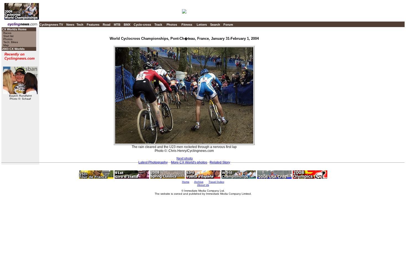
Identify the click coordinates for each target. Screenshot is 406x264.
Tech (80, 24)
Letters (202, 24)
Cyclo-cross (142, 24)
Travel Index (216, 181)
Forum (228, 24)
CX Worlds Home (14, 29)
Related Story (220, 162)
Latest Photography (153, 162)
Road (106, 24)
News (70, 24)
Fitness (186, 24)
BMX (127, 24)
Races (7, 33)
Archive (199, 181)
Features (93, 24)
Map (6, 45)
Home (185, 181)
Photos (172, 24)
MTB (117, 24)
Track (158, 24)
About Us (203, 184)
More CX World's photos (189, 162)
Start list (8, 36)
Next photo (184, 158)
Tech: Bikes (10, 42)
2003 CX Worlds (13, 49)
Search (215, 24)
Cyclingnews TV (51, 24)
